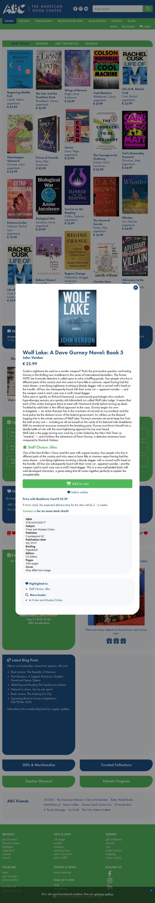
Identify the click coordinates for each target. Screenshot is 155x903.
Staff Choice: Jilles (39, 589)
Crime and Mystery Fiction (47, 600)
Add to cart (79, 483)
